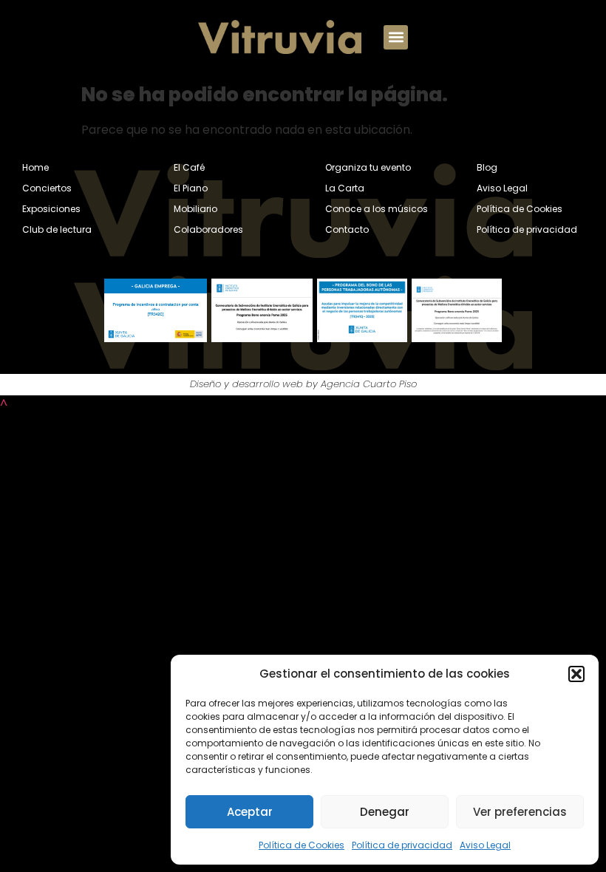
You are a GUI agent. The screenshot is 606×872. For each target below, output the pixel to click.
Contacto (347, 229)
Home (35, 167)
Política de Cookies (301, 845)
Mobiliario (195, 208)
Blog (487, 167)
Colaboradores (208, 229)
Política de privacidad (402, 845)
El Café (189, 167)
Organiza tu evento (368, 167)
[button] (576, 674)
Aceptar (250, 812)
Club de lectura (57, 229)
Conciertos (47, 188)
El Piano (191, 188)
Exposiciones (51, 208)
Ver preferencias (520, 812)
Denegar (384, 812)
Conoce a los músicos (376, 208)
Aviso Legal (485, 845)
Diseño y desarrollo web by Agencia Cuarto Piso (303, 384)
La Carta (344, 188)
